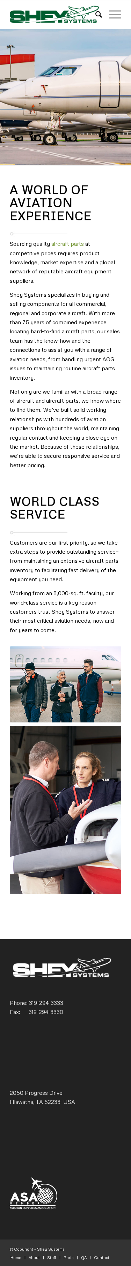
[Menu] (111, 14)
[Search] (95, 14)
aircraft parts (67, 243)
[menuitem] (95, 14)
